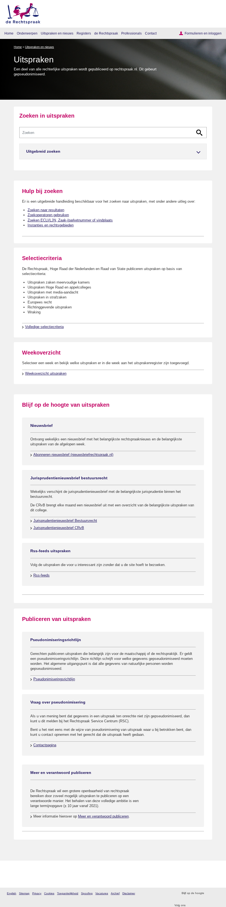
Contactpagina (44, 745)
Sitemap (24, 893)
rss (209, 893)
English (11, 893)
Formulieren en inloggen (203, 33)
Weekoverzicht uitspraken (45, 373)
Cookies (49, 893)
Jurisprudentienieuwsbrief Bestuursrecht (65, 521)
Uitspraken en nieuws (57, 33)
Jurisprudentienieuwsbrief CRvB (58, 528)
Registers (84, 33)
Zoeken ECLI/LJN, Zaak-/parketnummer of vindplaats (70, 220)
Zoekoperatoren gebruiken (48, 215)
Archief (115, 893)
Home (9, 33)
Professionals (131, 33)
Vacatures (101, 893)
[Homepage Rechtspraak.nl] (21, 12)
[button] (113, 151)
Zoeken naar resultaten (46, 210)
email (216, 893)
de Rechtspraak (106, 33)
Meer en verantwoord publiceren (103, 816)
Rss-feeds (41, 575)
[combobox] (113, 132)
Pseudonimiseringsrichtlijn (54, 679)
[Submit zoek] (199, 132)
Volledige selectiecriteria (44, 327)
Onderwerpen (27, 33)
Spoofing (87, 893)
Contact (151, 33)
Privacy (36, 893)
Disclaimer (128, 893)
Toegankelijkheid (67, 893)
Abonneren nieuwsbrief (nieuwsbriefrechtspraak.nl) (73, 455)
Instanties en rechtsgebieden (51, 225)
